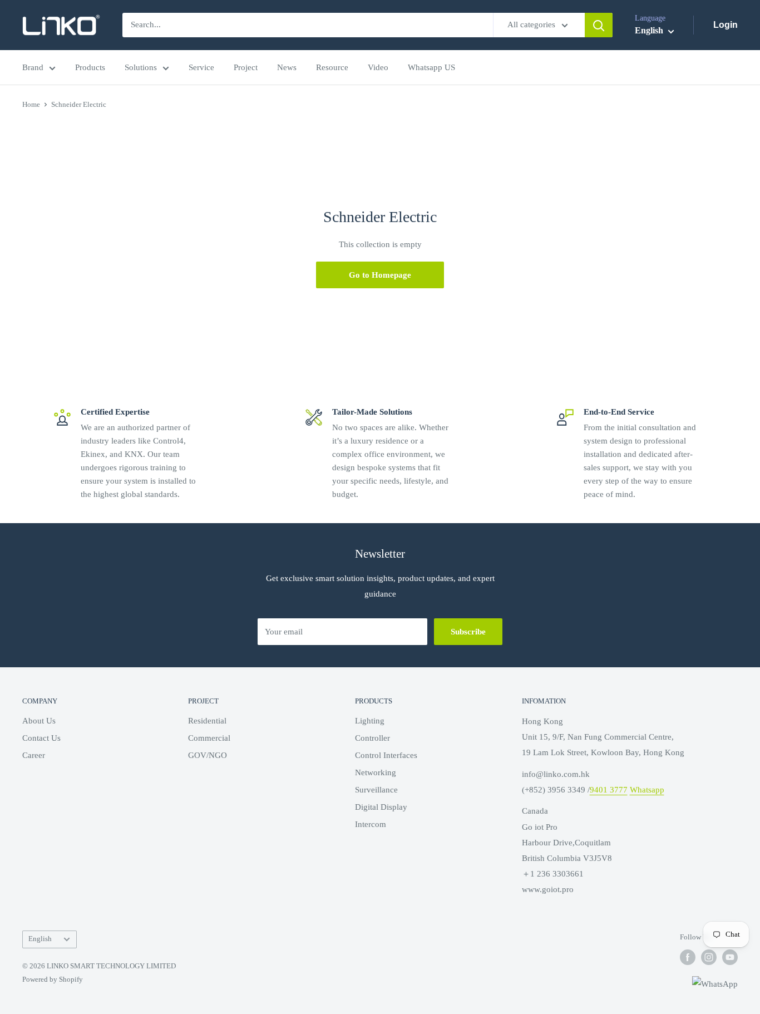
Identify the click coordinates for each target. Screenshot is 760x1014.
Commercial (209, 738)
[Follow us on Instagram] (709, 957)
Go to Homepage (380, 274)
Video (378, 67)
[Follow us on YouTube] (730, 957)
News (287, 67)
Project (246, 67)
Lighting (369, 720)
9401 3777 (609, 789)
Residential (207, 720)
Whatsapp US (431, 67)
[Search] (599, 25)
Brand (32, 67)
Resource (332, 67)
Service (201, 67)
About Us (39, 720)
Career (33, 755)
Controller (372, 738)
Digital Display (381, 807)
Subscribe (468, 631)
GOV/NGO (207, 755)
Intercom (370, 824)
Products (90, 67)
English (40, 939)
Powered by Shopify (52, 979)
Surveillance (376, 789)
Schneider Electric (78, 104)
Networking (375, 772)
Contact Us (41, 738)
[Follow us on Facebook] (687, 957)
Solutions (141, 67)
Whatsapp (647, 789)
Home (31, 104)
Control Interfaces (386, 755)
